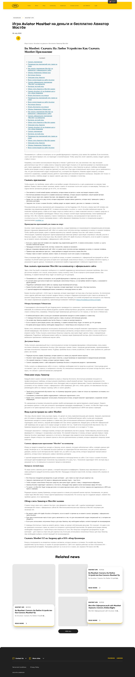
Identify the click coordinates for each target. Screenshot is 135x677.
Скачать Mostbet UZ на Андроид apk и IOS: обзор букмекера (41, 92)
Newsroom (17, 18)
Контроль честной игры (36, 86)
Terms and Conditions (19, 667)
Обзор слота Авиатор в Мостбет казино (41, 89)
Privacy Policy (34, 667)
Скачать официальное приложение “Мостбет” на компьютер (40, 83)
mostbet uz (39, 220)
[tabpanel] (33, 595)
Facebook (111, 658)
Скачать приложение (35, 62)
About (36, 5)
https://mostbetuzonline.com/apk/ (88, 300)
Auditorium (63, 5)
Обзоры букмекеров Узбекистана (39, 73)
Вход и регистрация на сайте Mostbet (41, 80)
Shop (44, 5)
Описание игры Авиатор (36, 77)
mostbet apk (29, 18)
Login (95, 5)
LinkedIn (120, 658)
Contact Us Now (74, 5)
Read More (19, 623)
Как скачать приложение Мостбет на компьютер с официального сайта (40, 69)
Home (29, 5)
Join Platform (86, 5)
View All (68, 631)
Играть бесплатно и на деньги (38, 95)
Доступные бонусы (34, 75)
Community (53, 5)
